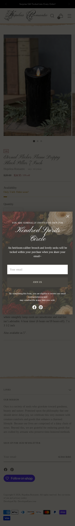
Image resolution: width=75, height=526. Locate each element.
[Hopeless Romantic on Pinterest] (40, 308)
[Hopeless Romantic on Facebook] (34, 308)
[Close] (68, 216)
